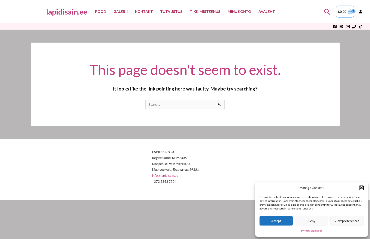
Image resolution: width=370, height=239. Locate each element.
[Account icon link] (361, 11)
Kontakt (144, 11)
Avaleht (266, 11)
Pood (100, 11)
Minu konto (239, 11)
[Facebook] (335, 26)
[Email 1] (348, 26)
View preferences (346, 221)
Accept (276, 221)
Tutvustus (171, 11)
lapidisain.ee (66, 11)
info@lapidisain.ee (165, 175)
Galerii (120, 11)
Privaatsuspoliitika (311, 230)
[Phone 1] (354, 26)
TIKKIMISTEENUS (205, 11)
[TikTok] (361, 26)
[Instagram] (341, 26)
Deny (311, 221)
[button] (361, 188)
